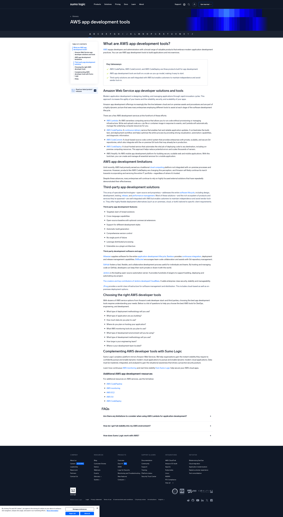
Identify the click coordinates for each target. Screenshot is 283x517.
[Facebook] (211, 500)
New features (122, 476)
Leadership (74, 467)
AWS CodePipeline (114, 130)
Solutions (108, 4)
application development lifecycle (152, 256)
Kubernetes (169, 470)
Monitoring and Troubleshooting (129, 473)
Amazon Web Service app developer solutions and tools (85, 53)
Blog (95, 460)
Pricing (117, 4)
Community (145, 464)
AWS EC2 (111, 392)
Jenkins (106, 273)
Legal (87, 499)
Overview (121, 460)
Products (97, 4)
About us (73, 460)
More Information (52, 510)
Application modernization (198, 467)
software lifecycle (187, 192)
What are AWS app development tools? (80, 49)
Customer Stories (100, 464)
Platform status (147, 473)
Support (178, 4)
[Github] (188, 500)
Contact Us (74, 476)
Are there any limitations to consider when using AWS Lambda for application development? (157, 416)
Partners (73, 473)
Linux (167, 473)
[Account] (194, 4)
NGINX (167, 476)
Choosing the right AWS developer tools (83, 68)
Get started (205, 4)
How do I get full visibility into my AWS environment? (157, 426)
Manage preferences (80, 509)
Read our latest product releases (84, 90)
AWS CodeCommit (114, 140)
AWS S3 (110, 397)
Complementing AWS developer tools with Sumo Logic (84, 74)
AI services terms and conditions (123, 499)
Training (144, 470)
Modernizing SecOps (196, 460)
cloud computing (156, 167)
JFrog (105, 286)
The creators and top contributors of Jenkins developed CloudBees (131, 281)
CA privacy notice (140, 499)
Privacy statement (96, 499)
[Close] (97, 508)
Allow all (87, 513)
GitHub (106, 264)
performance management (143, 195)
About (141, 4)
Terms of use (107, 499)
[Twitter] (207, 500)
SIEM (120, 467)
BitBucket (139, 259)
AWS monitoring (129, 368)
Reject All (72, 513)
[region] (49, 511)
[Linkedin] (202, 500)
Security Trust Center (149, 476)
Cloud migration (194, 464)
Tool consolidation (195, 473)
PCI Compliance (170, 480)
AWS (105, 49)
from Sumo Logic (163, 368)
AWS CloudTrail (170, 460)
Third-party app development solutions (85, 63)
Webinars (97, 470)
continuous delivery (132, 130)
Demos (96, 467)
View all (167, 483)
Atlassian (107, 256)
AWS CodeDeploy (114, 147)
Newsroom (74, 470)
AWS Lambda (112, 121)
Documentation (147, 460)
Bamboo (170, 256)
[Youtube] (197, 500)
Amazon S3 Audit (171, 464)
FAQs (77, 79)
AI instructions (152, 499)
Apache (167, 467)
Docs (126, 4)
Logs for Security (124, 470)
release (124, 195)
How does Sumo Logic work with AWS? (157, 435)
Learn (133, 4)
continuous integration (191, 256)
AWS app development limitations (83, 58)
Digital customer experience (198, 470)
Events (96, 473)
